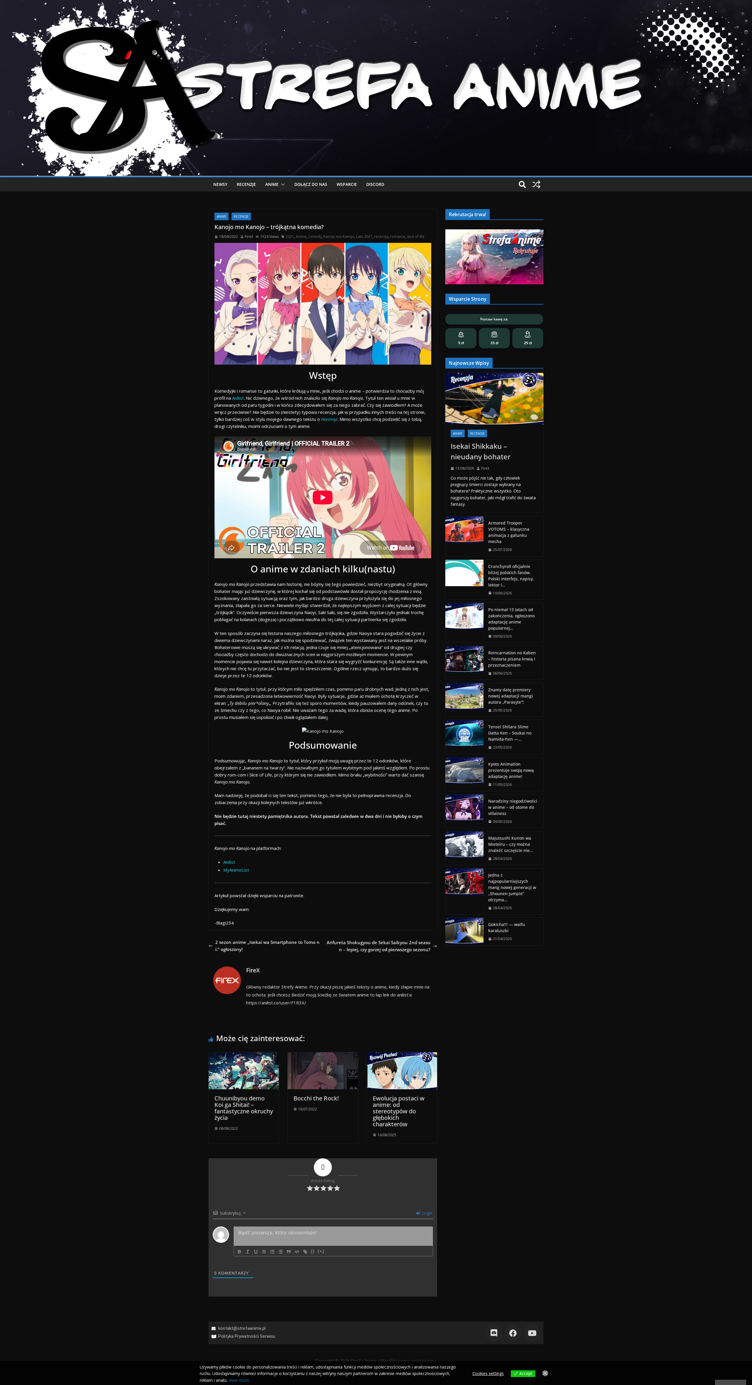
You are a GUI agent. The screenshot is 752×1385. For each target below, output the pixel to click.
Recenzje (246, 184)
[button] (281, 184)
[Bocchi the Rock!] (323, 1056)
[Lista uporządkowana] (272, 1251)
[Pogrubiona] (239, 1251)
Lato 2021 (364, 236)
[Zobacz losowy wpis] (536, 184)
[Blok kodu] (297, 1251)
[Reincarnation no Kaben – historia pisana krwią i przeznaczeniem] (464, 663)
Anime (271, 184)
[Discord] (493, 1333)
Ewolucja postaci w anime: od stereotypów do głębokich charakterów (398, 1111)
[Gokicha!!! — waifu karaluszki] (464, 931)
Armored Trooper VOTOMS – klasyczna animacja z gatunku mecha (508, 532)
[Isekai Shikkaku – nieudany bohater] (494, 398)
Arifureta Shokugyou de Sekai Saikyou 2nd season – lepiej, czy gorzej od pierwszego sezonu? (378, 945)
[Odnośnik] (305, 1251)
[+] (321, 1251)
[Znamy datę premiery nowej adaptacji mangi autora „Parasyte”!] (464, 700)
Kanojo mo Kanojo (338, 236)
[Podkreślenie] (256, 1251)
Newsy (220, 184)
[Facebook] (513, 1333)
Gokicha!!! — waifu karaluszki (506, 927)
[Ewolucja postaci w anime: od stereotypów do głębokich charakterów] (402, 1056)
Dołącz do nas (310, 184)
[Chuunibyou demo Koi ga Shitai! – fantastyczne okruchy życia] (244, 1056)
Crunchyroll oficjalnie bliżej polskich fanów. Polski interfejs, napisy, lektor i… (511, 576)
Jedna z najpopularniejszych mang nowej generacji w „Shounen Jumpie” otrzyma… (512, 887)
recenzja (381, 236)
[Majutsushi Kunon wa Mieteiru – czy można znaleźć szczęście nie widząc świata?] (464, 848)
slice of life (415, 236)
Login (426, 1213)
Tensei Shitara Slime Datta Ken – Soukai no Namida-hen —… (509, 733)
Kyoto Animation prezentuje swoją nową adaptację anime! (511, 770)
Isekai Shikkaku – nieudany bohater (481, 451)
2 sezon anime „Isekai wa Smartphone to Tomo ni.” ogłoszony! (267, 945)
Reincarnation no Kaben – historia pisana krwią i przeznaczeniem (512, 659)
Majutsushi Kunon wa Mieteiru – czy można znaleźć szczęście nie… (510, 844)
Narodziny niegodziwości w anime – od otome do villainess (512, 807)
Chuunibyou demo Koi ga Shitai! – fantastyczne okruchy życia (243, 1108)
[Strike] (264, 1251)
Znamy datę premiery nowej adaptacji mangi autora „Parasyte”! (510, 696)
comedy (315, 236)
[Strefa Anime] (376, 3)
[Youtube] (532, 1333)
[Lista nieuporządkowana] (280, 1251)
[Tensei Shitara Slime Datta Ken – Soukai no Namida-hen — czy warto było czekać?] (464, 737)
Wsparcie (347, 184)
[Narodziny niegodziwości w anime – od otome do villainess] (464, 811)
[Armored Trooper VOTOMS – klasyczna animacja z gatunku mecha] (464, 536)
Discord (375, 184)
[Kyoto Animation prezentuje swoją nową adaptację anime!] (464, 774)
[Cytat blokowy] (289, 1251)
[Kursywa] (248, 1251)
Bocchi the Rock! (316, 1098)
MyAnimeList (236, 870)
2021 (290, 236)
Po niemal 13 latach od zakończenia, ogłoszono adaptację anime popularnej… (511, 619)
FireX (249, 236)
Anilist (238, 398)
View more (239, 1380)
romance (397, 236)
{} (313, 1251)
